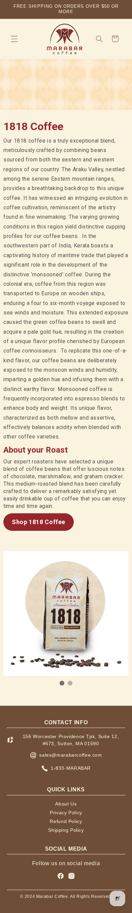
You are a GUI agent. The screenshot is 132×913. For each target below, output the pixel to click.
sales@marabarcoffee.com (70, 755)
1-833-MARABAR (71, 768)
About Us (65, 804)
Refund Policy (66, 821)
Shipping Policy (66, 830)
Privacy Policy (66, 812)
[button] (14, 39)
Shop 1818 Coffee (38, 521)
